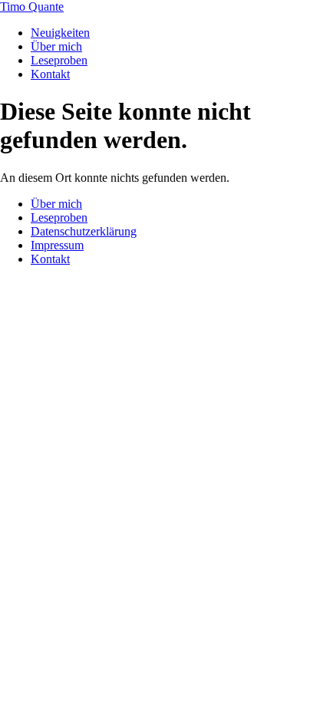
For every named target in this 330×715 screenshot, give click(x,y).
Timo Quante (32, 6)
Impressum (57, 245)
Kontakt (50, 74)
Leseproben (59, 60)
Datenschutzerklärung (84, 231)
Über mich (56, 46)
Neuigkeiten (60, 32)
